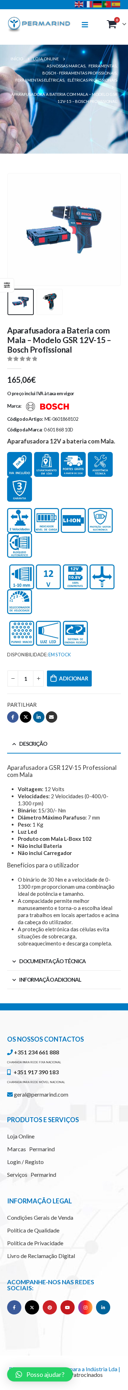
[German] (97, 3)
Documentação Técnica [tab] (52, 961)
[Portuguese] (107, 3)
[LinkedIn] (103, 1307)
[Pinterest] (50, 1307)
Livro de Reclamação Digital (41, 1255)
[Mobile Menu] (88, 24)
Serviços (31, 1174)
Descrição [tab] (33, 743)
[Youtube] (67, 1307)
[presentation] (16, 229)
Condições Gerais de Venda (40, 1217)
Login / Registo (25, 1161)
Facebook (12, 717)
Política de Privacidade (35, 1243)
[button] (40, 1374)
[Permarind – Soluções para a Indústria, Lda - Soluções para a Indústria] (39, 25)
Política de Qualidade (33, 1230)
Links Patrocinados (79, 1374)
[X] (32, 1307)
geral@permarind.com (40, 1094)
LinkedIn (38, 717)
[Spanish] (116, 3)
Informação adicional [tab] (50, 979)
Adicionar (73, 678)
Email (51, 717)
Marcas (31, 1149)
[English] (79, 3)
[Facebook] (14, 1307)
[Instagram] (85, 1307)
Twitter (25, 717)
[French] (88, 3)
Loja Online (20, 1136)
